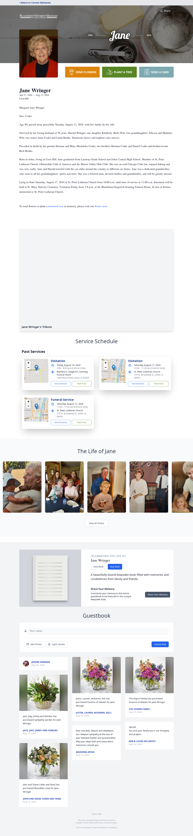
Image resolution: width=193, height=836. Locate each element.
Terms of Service (105, 822)
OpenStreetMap (99, 827)
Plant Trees (81, 383)
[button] (36, 368)
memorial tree (55, 206)
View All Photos (96, 523)
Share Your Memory (158, 594)
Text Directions (60, 383)
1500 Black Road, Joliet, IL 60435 (73, 377)
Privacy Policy (88, 822)
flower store (101, 206)
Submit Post (160, 644)
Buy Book (115, 566)
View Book (98, 566)
